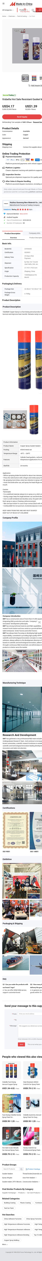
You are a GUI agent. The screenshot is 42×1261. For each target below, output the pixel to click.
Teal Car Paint (9, 1208)
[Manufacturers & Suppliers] (21, 4)
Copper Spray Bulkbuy (11, 1240)
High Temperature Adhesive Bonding (16, 1235)
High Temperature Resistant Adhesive (17, 1229)
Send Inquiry (22, 117)
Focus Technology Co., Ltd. (28, 1252)
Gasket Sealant (7, 1174)
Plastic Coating (25, 1203)
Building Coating (9, 1203)
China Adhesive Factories (13, 1219)
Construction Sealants (30, 1182)
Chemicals (11, 16)
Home (4, 16)
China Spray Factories (33, 1219)
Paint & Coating (22, 16)
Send (21, 1044)
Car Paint (32, 16)
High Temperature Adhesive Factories (17, 1224)
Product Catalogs (34, 1169)
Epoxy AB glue (7, 1178)
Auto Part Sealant (29, 1178)
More (4, 1244)
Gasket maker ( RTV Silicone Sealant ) (12, 1182)
